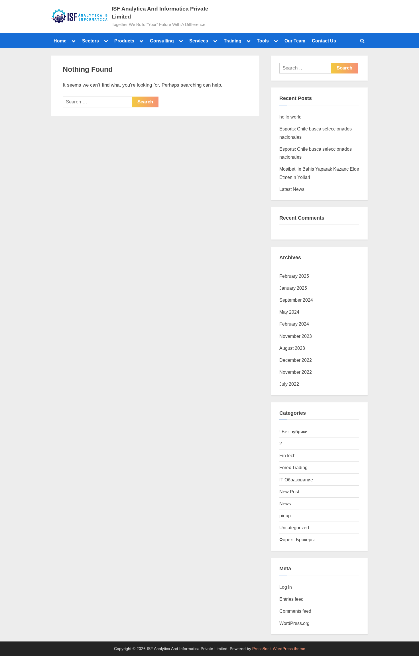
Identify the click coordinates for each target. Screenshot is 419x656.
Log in (285, 587)
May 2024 (289, 311)
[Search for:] (97, 102)
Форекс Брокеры (297, 539)
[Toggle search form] (362, 40)
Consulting (162, 40)
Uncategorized (294, 527)
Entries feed (291, 599)
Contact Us (324, 40)
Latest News (291, 189)
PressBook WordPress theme (278, 649)
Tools (263, 40)
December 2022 (295, 360)
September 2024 (296, 300)
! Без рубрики (293, 431)
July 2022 (289, 384)
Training (232, 40)
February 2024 (294, 323)
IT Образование (296, 479)
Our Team (294, 40)
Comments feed (295, 611)
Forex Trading (293, 467)
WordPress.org (294, 623)
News (285, 503)
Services (198, 40)
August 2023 (292, 348)
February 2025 (294, 276)
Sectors (90, 40)
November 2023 (295, 336)
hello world (290, 116)
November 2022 (295, 372)
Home (60, 40)
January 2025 (293, 288)
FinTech (287, 455)
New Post (289, 491)
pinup (285, 515)
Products (124, 40)
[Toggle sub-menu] (73, 41)
